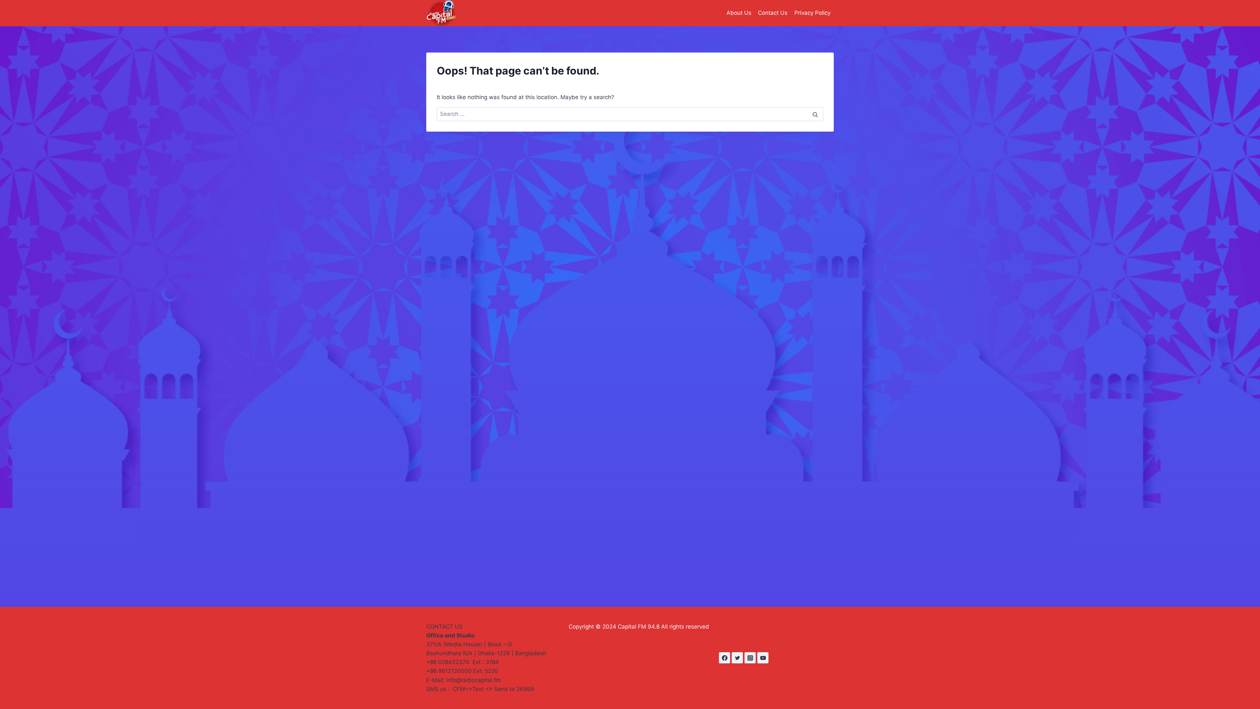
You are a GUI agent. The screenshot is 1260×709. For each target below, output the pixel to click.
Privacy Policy (812, 13)
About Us (738, 13)
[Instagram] (750, 657)
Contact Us (773, 13)
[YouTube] (762, 657)
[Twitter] (737, 657)
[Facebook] (724, 657)
